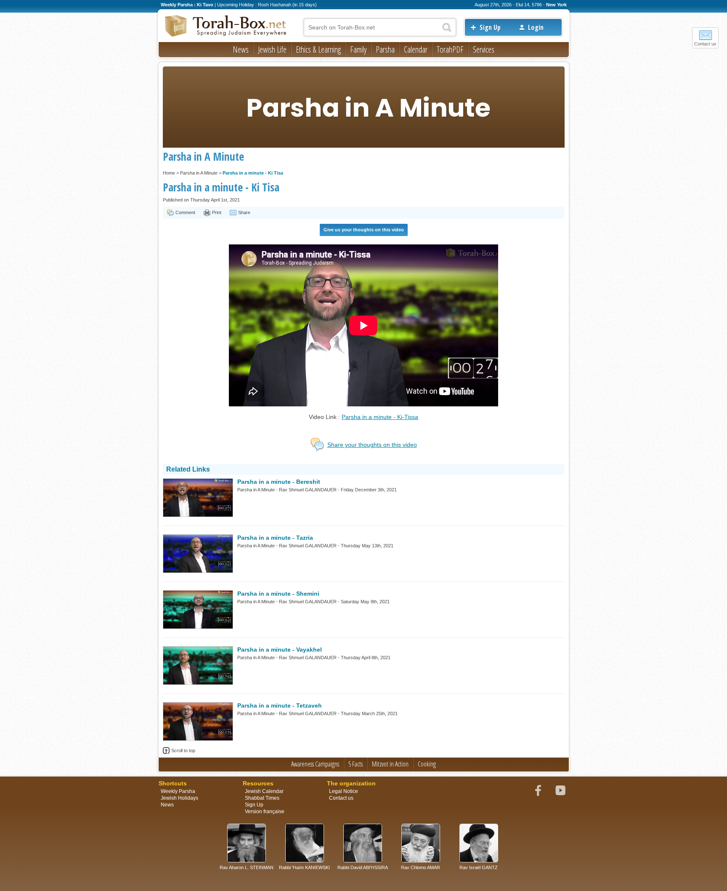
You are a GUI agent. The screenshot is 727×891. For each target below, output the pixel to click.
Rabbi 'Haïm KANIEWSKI (304, 867)
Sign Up (490, 27)
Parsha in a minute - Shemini (278, 593)
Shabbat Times (262, 798)
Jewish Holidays (179, 798)
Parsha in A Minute (199, 172)
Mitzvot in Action (390, 764)
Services (483, 49)
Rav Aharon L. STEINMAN (246, 867)
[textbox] (379, 27)
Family (358, 49)
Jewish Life (272, 49)
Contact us (705, 43)
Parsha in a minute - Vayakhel (279, 649)
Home (169, 172)
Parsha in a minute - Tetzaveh (279, 705)
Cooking (427, 764)
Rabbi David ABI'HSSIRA (362, 867)
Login (536, 27)
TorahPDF (450, 49)
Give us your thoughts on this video (364, 229)
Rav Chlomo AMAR (420, 867)
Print (216, 212)
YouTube (560, 790)
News (241, 49)
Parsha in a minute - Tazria (275, 537)
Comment (185, 212)
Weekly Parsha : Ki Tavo (187, 4)
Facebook (538, 790)
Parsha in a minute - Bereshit (278, 481)
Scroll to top (183, 750)
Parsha (385, 49)
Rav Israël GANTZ (478, 867)
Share (244, 212)
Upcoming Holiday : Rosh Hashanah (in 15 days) (267, 4)
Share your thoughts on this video (372, 444)
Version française (264, 811)
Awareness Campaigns (315, 764)
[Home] (226, 26)
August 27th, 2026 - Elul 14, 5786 (508, 4)
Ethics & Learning (318, 49)
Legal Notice (343, 791)
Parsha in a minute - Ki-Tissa (380, 417)
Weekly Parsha (178, 791)
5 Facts (355, 764)
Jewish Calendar (264, 791)
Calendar (415, 49)
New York (556, 4)
